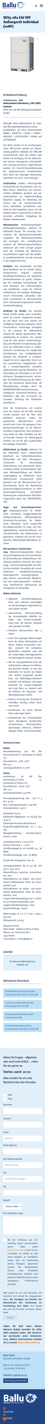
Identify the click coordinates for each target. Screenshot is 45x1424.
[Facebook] (4, 1408)
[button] (36, 6)
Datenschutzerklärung (17, 1250)
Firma (5, 1132)
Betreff (6, 1200)
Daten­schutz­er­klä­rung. (29, 1342)
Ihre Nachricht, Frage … (14, 1213)
